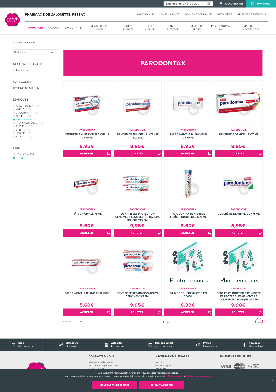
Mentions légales (163, 365)
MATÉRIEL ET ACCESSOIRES (251, 28)
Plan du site (160, 368)
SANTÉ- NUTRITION (172, 28)
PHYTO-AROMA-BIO (221, 28)
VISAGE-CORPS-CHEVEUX (99, 28)
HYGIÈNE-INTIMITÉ (128, 28)
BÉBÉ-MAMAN (150, 28)
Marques (54, 27)
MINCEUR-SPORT (197, 28)
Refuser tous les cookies (198, 376)
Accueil (16, 42)
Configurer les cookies (114, 385)
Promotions (35, 27)
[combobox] (184, 4)
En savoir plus (175, 376)
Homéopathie (73, 27)
